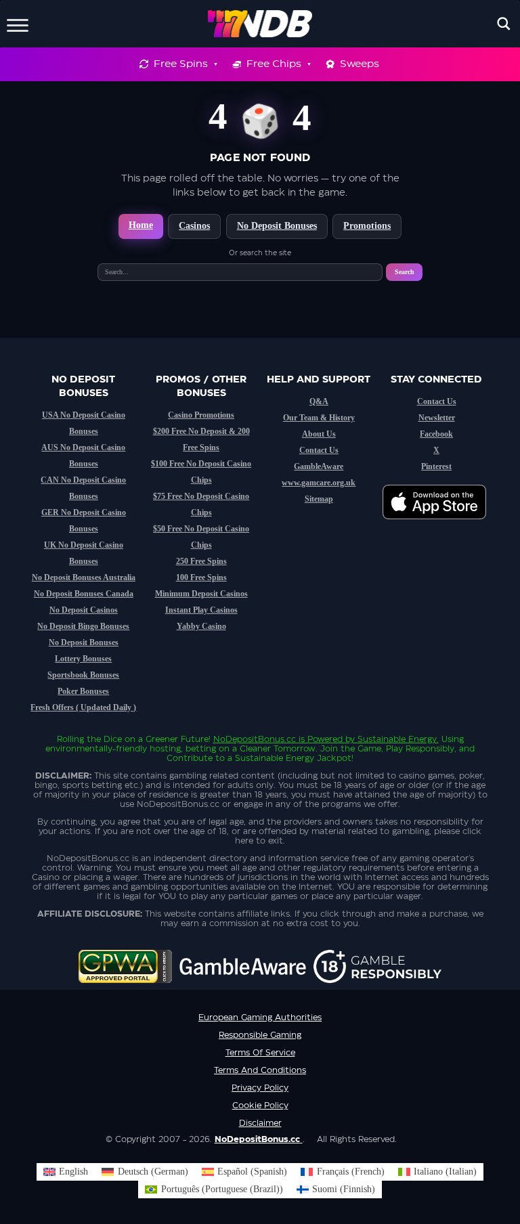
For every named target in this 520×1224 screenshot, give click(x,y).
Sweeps (359, 64)
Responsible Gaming (260, 1035)
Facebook (436, 434)
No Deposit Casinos (83, 610)
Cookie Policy (260, 1105)
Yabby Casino (201, 626)
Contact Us (319, 450)
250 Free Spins (201, 561)
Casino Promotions (201, 415)
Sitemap (319, 499)
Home (141, 225)
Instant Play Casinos (201, 610)
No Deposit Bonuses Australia (83, 577)
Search (404, 272)
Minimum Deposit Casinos (201, 593)
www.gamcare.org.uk (318, 482)
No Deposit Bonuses (277, 226)
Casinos (194, 226)
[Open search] (504, 23)
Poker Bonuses (83, 691)
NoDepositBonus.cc (254, 739)
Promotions (367, 226)
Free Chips (273, 64)
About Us (319, 434)
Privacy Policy (260, 1088)
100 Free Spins (201, 577)
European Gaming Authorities (260, 1017)
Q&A (318, 401)
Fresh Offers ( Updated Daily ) (83, 707)
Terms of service (260, 1053)
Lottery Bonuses (83, 658)
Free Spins (181, 64)
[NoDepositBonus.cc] (260, 23)
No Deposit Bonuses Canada (83, 593)
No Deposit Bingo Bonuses (83, 626)
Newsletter (436, 417)
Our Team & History (319, 417)
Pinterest (436, 466)
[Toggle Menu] (17, 23)
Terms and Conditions (260, 1070)
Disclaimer (260, 1123)
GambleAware (318, 466)
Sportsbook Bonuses (83, 675)
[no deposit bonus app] (441, 526)
